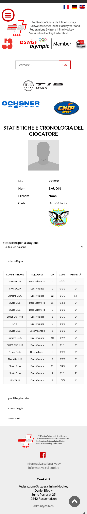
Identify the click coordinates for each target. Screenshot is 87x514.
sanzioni (14, 418)
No (20, 181)
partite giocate (18, 398)
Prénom (23, 196)
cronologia (15, 408)
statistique (15, 261)
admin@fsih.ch (43, 506)
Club (21, 203)
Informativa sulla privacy (44, 463)
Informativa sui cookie (43, 467)
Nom (21, 188)
